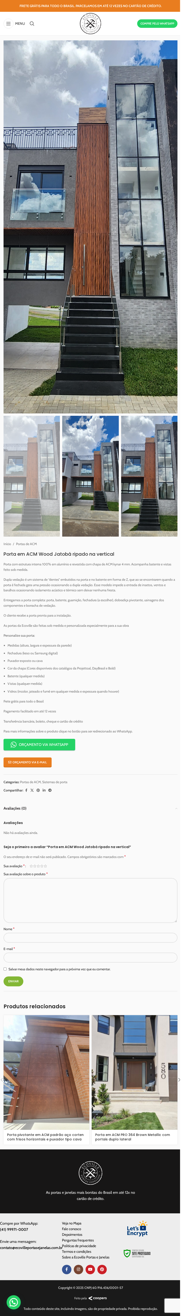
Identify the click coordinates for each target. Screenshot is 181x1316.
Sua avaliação (14, 866)
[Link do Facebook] (26, 790)
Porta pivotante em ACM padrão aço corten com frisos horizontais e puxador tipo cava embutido (45, 1139)
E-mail (9, 948)
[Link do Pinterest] (38, 790)
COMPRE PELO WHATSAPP (157, 23)
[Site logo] (90, 23)
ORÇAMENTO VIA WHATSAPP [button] (43, 744)
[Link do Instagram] (78, 1269)
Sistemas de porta (54, 782)
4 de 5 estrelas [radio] (42, 866)
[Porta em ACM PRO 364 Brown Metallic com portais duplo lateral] (134, 1072)
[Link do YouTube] (90, 1269)
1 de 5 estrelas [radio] (31, 866)
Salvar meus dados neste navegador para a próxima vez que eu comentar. (59, 969)
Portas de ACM (26, 544)
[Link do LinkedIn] (44, 790)
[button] (8, 227)
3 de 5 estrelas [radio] (38, 866)
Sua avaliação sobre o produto (26, 874)
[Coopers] (98, 1298)
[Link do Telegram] (50, 790)
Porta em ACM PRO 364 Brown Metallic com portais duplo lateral (132, 1137)
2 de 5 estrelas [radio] (35, 866)
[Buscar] (32, 23)
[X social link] (32, 790)
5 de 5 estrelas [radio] (45, 866)
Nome (9, 929)
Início (7, 544)
